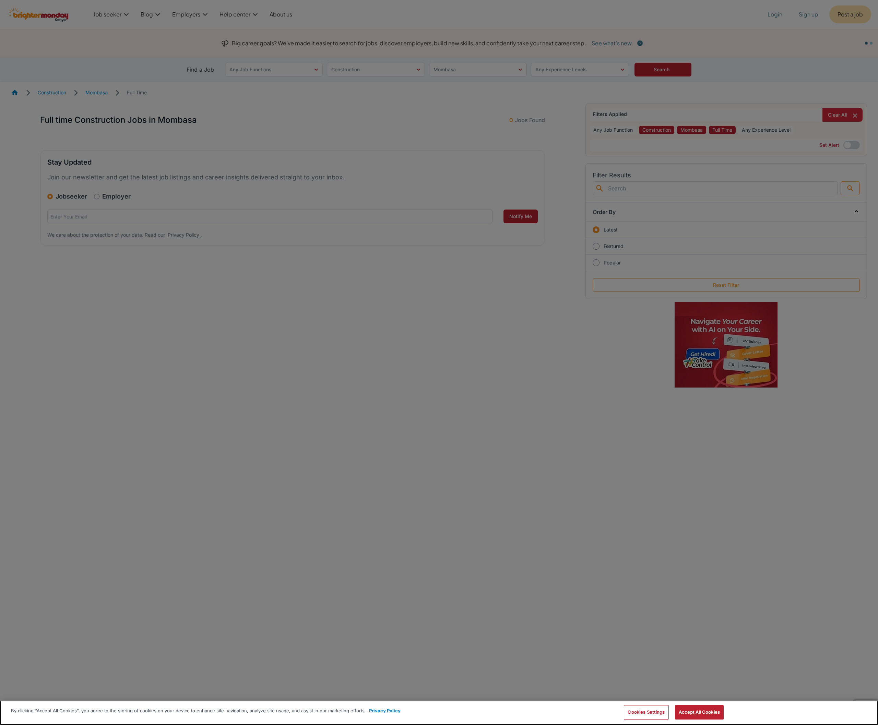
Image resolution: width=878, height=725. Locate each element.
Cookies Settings (646, 712)
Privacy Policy (385, 710)
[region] (439, 713)
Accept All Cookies (699, 712)
